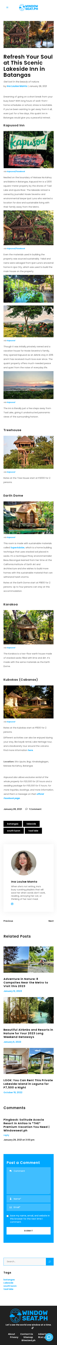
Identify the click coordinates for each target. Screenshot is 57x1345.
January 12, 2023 (12, 991)
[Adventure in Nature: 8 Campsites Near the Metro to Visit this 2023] (28, 959)
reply (6, 1135)
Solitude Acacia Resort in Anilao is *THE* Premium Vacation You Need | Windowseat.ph (26, 1125)
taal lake (33, 830)
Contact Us (26, 1334)
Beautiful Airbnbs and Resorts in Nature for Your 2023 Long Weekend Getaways (28, 1033)
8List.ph (42, 1337)
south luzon (13, 830)
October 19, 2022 (12, 1092)
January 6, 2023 (12, 1041)
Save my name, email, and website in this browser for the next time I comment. (30, 1218)
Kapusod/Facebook (16, 171)
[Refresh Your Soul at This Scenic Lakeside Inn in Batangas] (28, 862)
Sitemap (28, 1337)
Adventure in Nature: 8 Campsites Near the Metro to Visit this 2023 (25, 982)
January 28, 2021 (12, 809)
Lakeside (31, 823)
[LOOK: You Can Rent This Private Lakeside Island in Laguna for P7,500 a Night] (28, 1061)
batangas (12, 823)
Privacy (14, 1337)
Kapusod (11, 340)
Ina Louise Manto (17, 86)
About (11, 1334)
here (30, 750)
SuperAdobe (17, 547)
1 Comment (35, 809)
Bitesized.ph (28, 1340)
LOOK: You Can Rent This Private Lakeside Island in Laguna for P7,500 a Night (28, 1083)
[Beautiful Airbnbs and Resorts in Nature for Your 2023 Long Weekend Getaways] (28, 1010)
